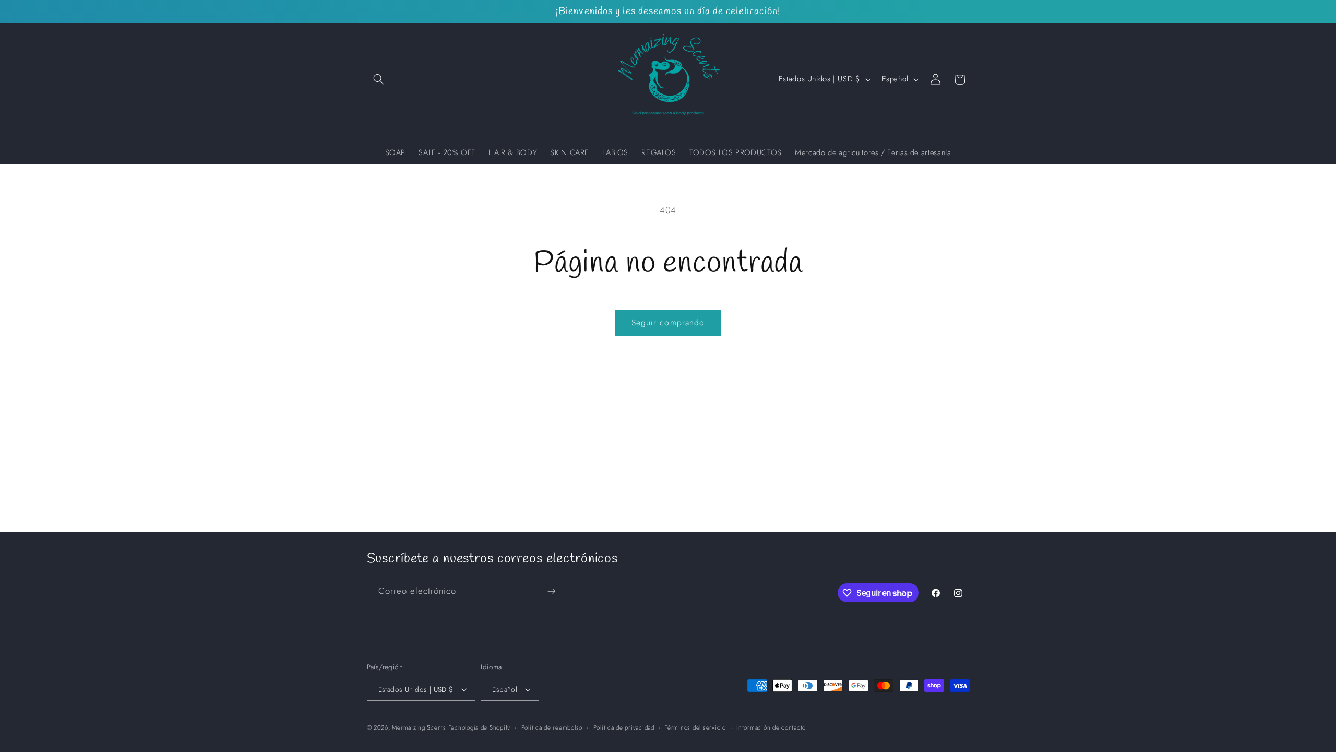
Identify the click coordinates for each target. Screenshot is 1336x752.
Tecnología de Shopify (479, 727)
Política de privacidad (623, 727)
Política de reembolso (551, 727)
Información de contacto (771, 727)
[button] (379, 79)
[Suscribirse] (551, 591)
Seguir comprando (668, 322)
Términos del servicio (695, 727)
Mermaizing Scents (419, 727)
